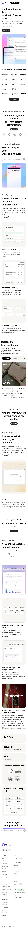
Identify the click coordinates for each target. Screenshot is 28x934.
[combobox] (12, 159)
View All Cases (13, 99)
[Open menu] (24, 2)
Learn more (6, 795)
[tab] (6, 358)
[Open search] (21, 2)
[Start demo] (24, 159)
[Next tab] (23, 358)
